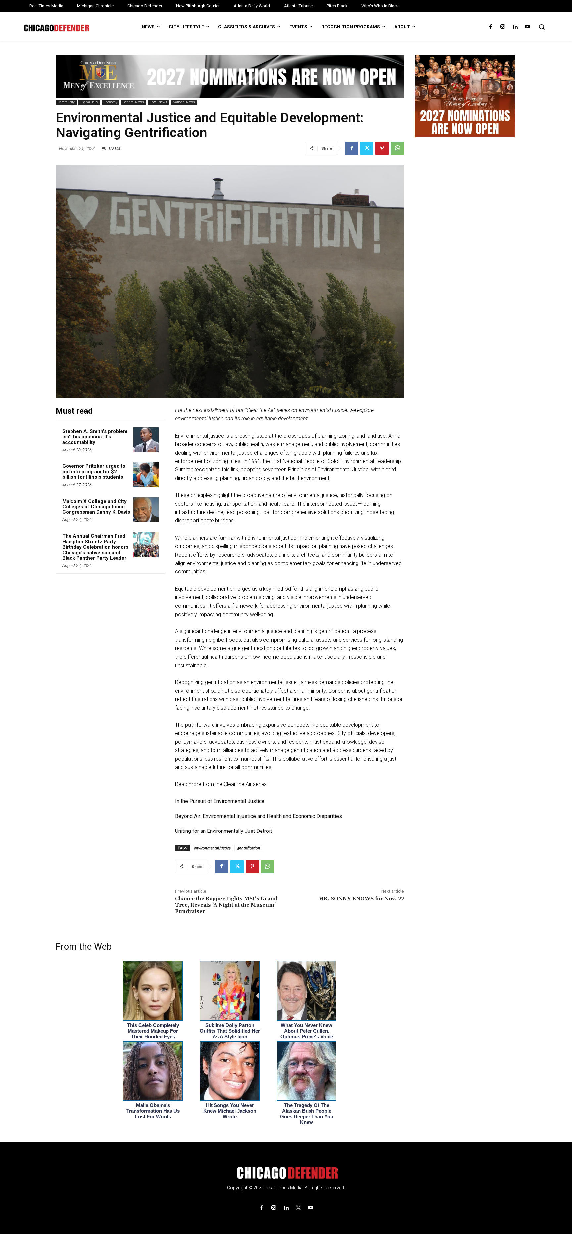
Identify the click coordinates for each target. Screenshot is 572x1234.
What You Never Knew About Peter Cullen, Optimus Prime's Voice (306, 1030)
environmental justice (212, 847)
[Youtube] (527, 27)
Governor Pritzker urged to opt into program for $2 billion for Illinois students (93, 471)
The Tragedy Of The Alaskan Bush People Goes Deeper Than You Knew (306, 1113)
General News (133, 102)
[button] (541, 27)
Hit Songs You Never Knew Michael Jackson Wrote (229, 1110)
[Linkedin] (515, 27)
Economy (110, 102)
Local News (158, 102)
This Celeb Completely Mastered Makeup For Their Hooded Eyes (153, 1030)
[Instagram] (502, 27)
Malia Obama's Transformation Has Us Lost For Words (153, 1110)
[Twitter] (366, 148)
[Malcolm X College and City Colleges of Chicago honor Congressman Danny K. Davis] (146, 509)
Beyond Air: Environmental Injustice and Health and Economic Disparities (259, 816)
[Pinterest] (382, 148)
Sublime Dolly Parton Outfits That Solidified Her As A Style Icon (230, 1030)
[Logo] (286, 1173)
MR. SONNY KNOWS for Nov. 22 (361, 898)
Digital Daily (89, 102)
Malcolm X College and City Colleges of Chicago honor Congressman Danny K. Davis (96, 506)
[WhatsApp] (397, 148)
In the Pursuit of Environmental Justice (219, 801)
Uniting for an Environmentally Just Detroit (223, 831)
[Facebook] (490, 27)
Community (66, 102)
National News (184, 102)
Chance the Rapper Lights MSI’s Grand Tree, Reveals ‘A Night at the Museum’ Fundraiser (226, 905)
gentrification (248, 847)
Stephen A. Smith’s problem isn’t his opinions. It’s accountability (94, 436)
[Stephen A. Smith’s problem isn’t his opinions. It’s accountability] (146, 440)
